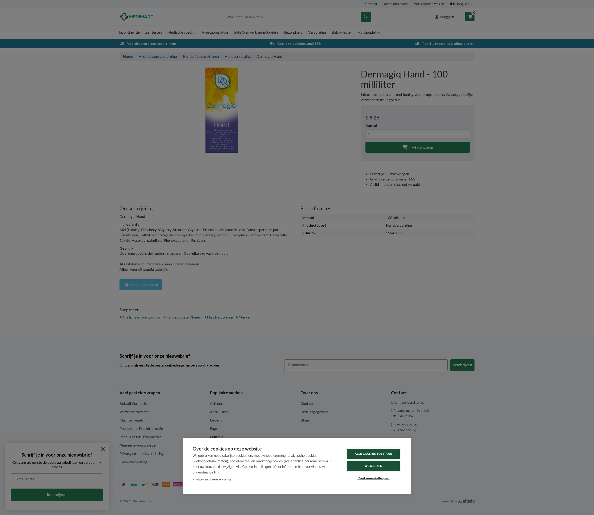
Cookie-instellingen (374, 478)
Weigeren (373, 466)
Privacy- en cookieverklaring (212, 479)
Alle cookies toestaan (373, 453)
